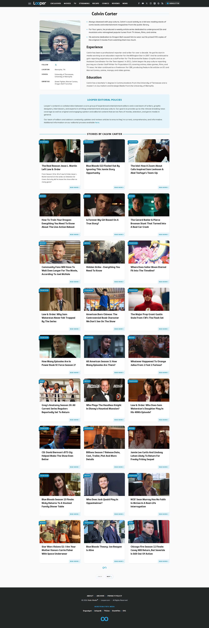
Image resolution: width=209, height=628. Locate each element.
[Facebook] (139, 4)
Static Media (92, 600)
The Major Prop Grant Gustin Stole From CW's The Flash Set (147, 316)
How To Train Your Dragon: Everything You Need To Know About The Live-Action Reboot (58, 223)
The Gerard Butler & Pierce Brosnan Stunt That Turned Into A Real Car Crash (148, 223)
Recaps (95, 3)
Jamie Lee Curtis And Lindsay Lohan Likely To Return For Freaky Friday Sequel (147, 456)
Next (109, 576)
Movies (67, 3)
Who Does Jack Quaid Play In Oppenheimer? (102, 501)
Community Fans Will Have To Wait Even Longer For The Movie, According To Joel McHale (60, 270)
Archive (100, 596)
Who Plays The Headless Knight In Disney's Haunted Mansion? (103, 406)
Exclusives (56, 3)
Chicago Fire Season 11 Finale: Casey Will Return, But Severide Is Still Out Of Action (148, 550)
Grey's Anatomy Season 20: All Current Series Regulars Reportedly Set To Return (58, 408)
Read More (74, 187)
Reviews (116, 3)
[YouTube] (143, 4)
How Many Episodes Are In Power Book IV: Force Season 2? (59, 363)
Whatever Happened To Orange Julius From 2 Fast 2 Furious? (148, 363)
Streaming (84, 3)
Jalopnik (97, 611)
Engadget (87, 611)
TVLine (107, 611)
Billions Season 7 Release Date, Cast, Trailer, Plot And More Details (103, 456)
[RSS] (162, 4)
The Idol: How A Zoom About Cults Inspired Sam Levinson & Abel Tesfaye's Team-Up (147, 169)
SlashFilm (116, 611)
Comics (105, 3)
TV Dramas (44, 142)
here (97, 122)
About (90, 596)
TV (75, 3)
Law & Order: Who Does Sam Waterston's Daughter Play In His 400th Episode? (147, 408)
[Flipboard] (154, 4)
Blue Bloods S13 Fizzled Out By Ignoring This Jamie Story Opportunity (103, 169)
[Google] (158, 4)
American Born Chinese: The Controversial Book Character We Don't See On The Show (102, 318)
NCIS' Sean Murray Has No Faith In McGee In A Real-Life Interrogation (148, 503)
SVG (124, 611)
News (125, 3)
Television (88, 142)
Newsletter (174, 3)
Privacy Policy (115, 596)
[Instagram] (151, 4)
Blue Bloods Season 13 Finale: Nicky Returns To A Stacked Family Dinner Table (58, 503)
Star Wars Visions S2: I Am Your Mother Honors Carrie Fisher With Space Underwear (59, 550)
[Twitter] (147, 4)
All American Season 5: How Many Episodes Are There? (101, 363)
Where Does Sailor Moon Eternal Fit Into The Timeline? (148, 268)
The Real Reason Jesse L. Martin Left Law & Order (59, 167)
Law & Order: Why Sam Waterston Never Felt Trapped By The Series (58, 318)
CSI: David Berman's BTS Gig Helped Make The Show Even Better (57, 456)
